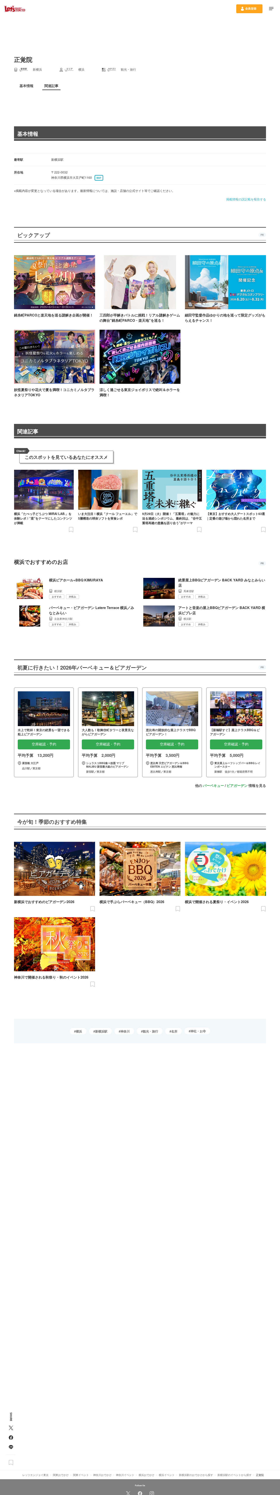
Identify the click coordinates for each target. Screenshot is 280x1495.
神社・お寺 (198, 1031)
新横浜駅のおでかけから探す (196, 1475)
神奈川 (125, 1031)
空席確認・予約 (44, 744)
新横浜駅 (101, 1031)
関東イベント (81, 1475)
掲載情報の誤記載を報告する (246, 199)
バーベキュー (213, 785)
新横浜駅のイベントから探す (234, 1475)
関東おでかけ (61, 1475)
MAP (98, 177)
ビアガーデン (237, 785)
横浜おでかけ (146, 1475)
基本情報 (27, 133)
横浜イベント (167, 1475)
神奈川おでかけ (102, 1475)
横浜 (79, 1031)
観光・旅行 (150, 1031)
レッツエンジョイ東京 (35, 1475)
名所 (174, 1031)
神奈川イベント (125, 1475)
